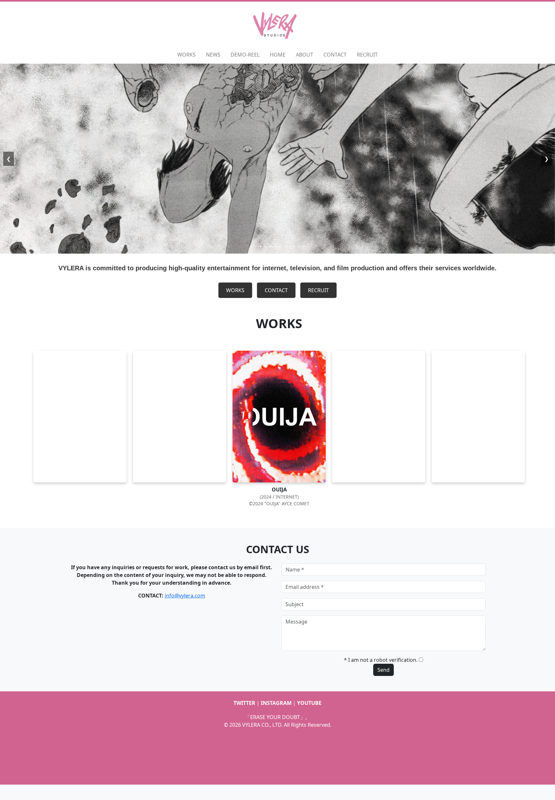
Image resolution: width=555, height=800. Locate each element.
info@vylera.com (185, 595)
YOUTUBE (309, 702)
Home (278, 54)
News (213, 54)
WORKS (235, 290)
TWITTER (244, 702)
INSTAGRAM (276, 702)
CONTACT (276, 290)
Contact (335, 54)
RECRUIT (318, 290)
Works (186, 54)
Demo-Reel (245, 54)
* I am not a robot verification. (381, 659)
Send (383, 669)
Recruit (367, 54)
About (304, 54)
